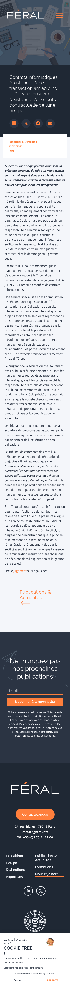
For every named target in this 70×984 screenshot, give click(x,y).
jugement (20, 570)
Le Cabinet (14, 856)
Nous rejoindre (47, 874)
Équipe (11, 863)
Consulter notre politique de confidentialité (23, 968)
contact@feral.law (35, 831)
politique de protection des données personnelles (36, 733)
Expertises (14, 877)
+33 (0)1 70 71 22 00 (38, 837)
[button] (14, 123)
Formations (44, 867)
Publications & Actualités (46, 858)
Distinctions (15, 870)
